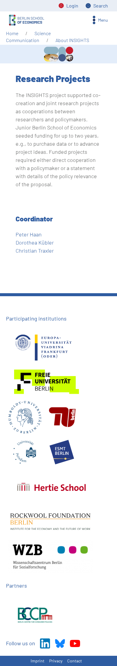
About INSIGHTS (72, 40)
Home (12, 33)
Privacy (55, 660)
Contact (74, 660)
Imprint (37, 660)
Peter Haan (29, 234)
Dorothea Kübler (35, 242)
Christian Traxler (35, 250)
